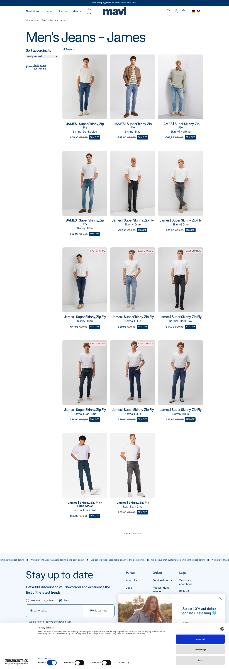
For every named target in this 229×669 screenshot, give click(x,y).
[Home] (114, 11)
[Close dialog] (221, 599)
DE (198, 11)
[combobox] (196, 11)
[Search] (169, 11)
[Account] (176, 11)
